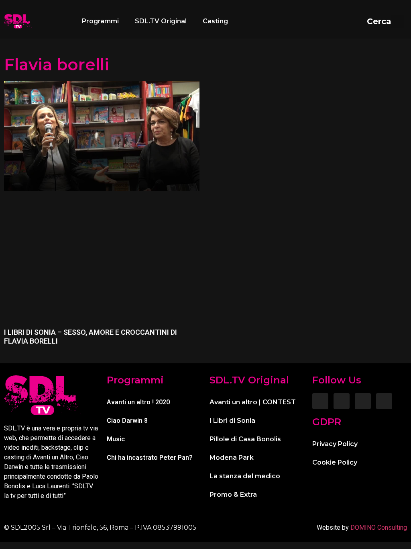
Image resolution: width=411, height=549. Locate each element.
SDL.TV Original (161, 21)
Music (116, 439)
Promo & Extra (233, 494)
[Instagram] (342, 401)
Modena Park (232, 457)
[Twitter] (363, 401)
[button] (385, 21)
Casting (215, 21)
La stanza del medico (245, 476)
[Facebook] (320, 401)
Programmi (100, 21)
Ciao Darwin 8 (127, 420)
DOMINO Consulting (378, 527)
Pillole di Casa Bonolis (245, 439)
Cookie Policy (334, 462)
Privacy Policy (335, 444)
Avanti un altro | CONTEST (253, 402)
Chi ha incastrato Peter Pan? (150, 457)
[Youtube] (384, 401)
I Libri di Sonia (232, 420)
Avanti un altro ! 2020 (138, 402)
